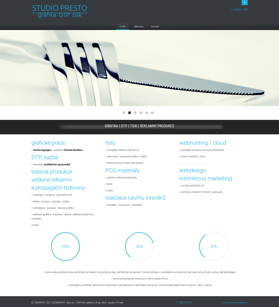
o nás (123, 26)
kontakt (155, 26)
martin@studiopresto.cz (234, 302)
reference (138, 26)
